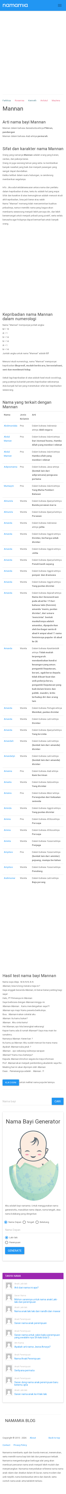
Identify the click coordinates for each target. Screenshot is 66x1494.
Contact (6, 1445)
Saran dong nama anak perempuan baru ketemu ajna (36, 1383)
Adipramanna (10, 467)
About (33, 1438)
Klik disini (10, 1082)
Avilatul (44, 100)
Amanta (8, 782)
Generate (14, 1250)
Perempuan (14, 1242)
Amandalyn (9, 756)
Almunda (8, 501)
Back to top (54, 1438)
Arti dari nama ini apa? (26, 1287)
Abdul (7, 436)
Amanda (8, 523)
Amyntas (8, 852)
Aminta (7, 841)
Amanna (8, 771)
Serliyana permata (24, 1370)
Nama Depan (14, 1222)
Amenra (8, 793)
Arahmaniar (9, 878)
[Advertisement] (33, 49)
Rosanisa (19, 100)
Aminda (8, 808)
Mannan (8, 441)
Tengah (30, 1222)
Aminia (7, 819)
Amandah (9, 741)
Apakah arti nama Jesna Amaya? (32, 1346)
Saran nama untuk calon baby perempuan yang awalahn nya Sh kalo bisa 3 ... (37, 1336)
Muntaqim (9, 486)
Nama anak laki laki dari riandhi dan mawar (37, 1311)
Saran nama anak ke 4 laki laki (30, 1394)
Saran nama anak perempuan (30, 1323)
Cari (57, 1101)
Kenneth (32, 100)
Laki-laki (13, 1237)
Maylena (56, 100)
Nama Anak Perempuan (27, 1358)
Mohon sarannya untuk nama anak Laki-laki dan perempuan (36, 1300)
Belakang (44, 1222)
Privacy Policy (20, 1445)
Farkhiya (7, 100)
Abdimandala (10, 425)
